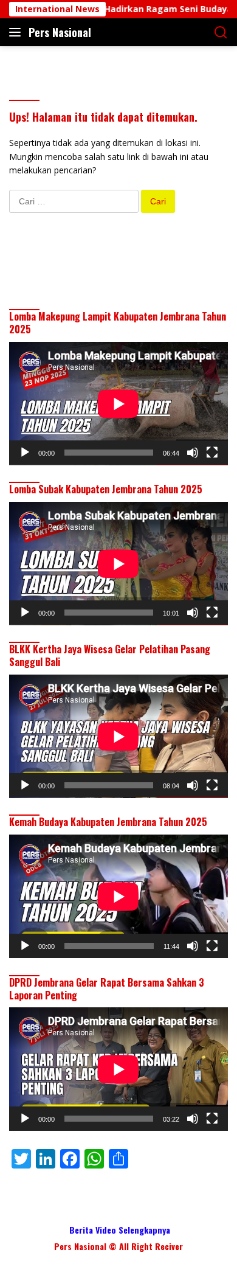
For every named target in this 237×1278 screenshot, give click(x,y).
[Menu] (17, 32)
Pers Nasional (60, 32)
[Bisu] (193, 452)
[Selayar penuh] (212, 452)
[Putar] (25, 452)
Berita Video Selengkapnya (119, 1229)
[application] (118, 403)
